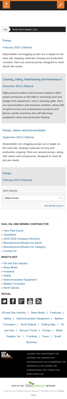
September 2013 (13, 137)
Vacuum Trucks (28, 330)
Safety (7, 275)
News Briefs (10, 267)
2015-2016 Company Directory (22, 238)
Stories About (25, 29)
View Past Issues (13, 230)
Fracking (32, 336)
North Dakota (11, 287)
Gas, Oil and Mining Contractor (33, 6)
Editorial (27, 47)
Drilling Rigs (48, 324)
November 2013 (12, 86)
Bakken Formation (14, 283)
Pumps (7, 40)
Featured (9, 271)
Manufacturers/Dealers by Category (25, 246)
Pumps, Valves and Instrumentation (24, 130)
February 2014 (12, 47)
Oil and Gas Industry (16, 263)
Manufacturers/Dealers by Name (23, 242)
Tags (5, 29)
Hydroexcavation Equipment (20, 279)
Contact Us (10, 250)
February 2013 (12, 179)
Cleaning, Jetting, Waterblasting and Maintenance (32, 79)
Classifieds (10, 234)
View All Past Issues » (54, 206)
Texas (45, 336)
